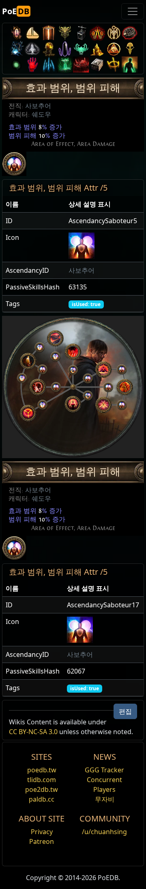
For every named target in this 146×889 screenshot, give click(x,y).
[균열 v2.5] (32, 64)
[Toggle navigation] (132, 11)
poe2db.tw (41, 789)
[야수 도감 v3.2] (130, 49)
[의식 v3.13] (113, 33)
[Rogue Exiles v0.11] (130, 64)
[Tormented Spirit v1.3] (65, 64)
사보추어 (38, 106)
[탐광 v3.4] (97, 49)
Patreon (41, 841)
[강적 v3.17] (65, 33)
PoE (15, 11)
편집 (125, 711)
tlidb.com (41, 779)
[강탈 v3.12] (130, 33)
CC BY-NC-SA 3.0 (33, 731)
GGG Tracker (104, 769)
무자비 (104, 799)
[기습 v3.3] (113, 49)
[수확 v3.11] (16, 49)
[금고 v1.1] (97, 64)
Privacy (42, 831)
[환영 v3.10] (32, 49)
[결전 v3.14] (97, 33)
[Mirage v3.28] (16, 33)
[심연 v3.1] (16, 64)
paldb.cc (41, 799)
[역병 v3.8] (49, 49)
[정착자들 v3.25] (32, 33)
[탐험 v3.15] (81, 33)
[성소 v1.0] (113, 64)
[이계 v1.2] (81, 64)
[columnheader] (33, 204)
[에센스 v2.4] (49, 64)
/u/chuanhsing (104, 831)
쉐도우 (41, 114)
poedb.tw (41, 769)
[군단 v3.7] (65, 49)
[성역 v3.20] (49, 33)
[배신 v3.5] (81, 49)
